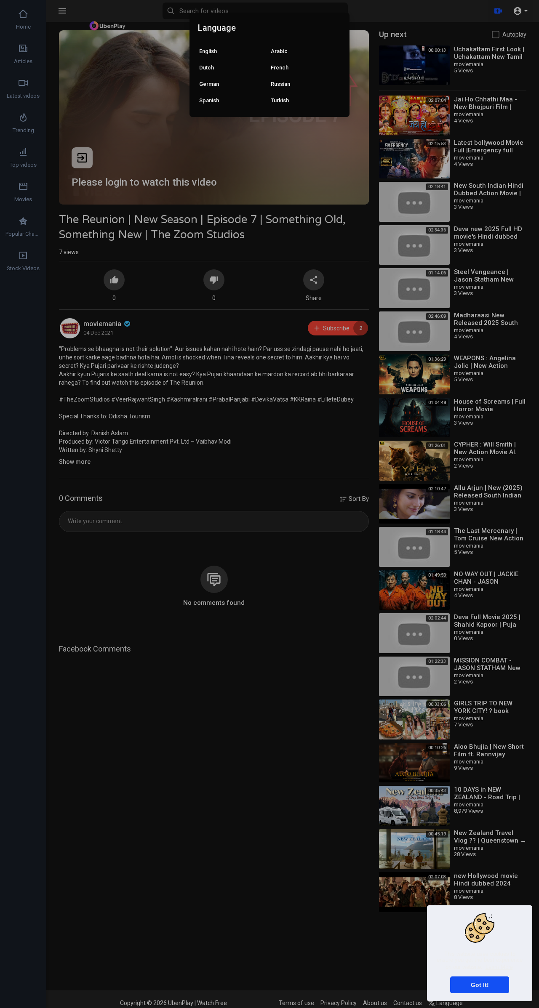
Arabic (279, 51)
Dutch (206, 67)
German (209, 84)
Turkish (280, 100)
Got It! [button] (480, 984)
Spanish (209, 100)
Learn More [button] (499, 967)
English (208, 51)
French (279, 67)
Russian (280, 84)
